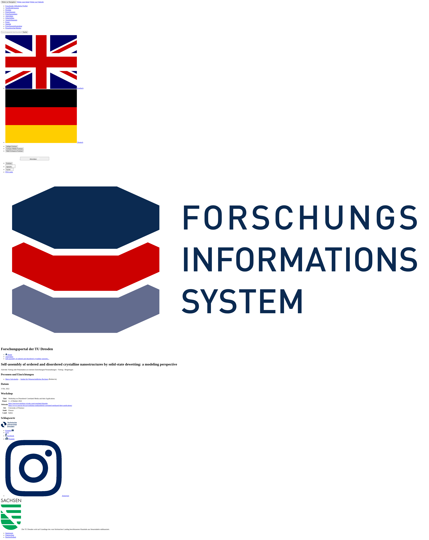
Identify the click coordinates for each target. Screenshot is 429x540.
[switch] (11, 146)
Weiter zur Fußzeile (37, 2)
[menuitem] (216, 6)
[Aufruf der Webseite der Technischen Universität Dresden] (10, 427)
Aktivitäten (33, 159)
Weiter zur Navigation (9, 2)
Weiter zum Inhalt (23, 2)
